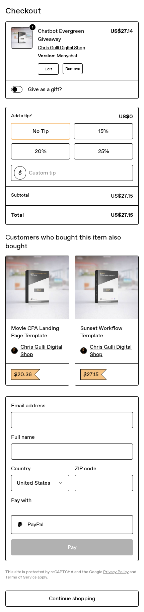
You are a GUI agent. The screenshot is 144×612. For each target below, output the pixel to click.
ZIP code (85, 468)
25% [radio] (103, 151)
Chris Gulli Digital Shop (61, 48)
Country (20, 468)
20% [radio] (41, 151)
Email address (28, 405)
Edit (48, 69)
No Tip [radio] (40, 131)
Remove (72, 68)
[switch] (16, 89)
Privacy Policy (116, 571)
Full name (23, 437)
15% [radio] (103, 131)
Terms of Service (21, 577)
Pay (72, 547)
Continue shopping (72, 598)
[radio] (72, 524)
